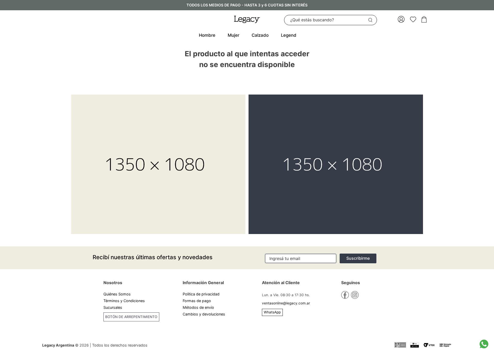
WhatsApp (272, 312)
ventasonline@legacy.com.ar (286, 303)
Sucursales (112, 307)
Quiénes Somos (117, 294)
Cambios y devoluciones (204, 314)
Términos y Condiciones (124, 301)
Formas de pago (197, 301)
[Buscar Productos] (371, 20)
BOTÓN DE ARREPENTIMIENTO (131, 317)
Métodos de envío (198, 307)
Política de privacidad (201, 294)
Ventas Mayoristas (119, 327)
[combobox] (330, 20)
